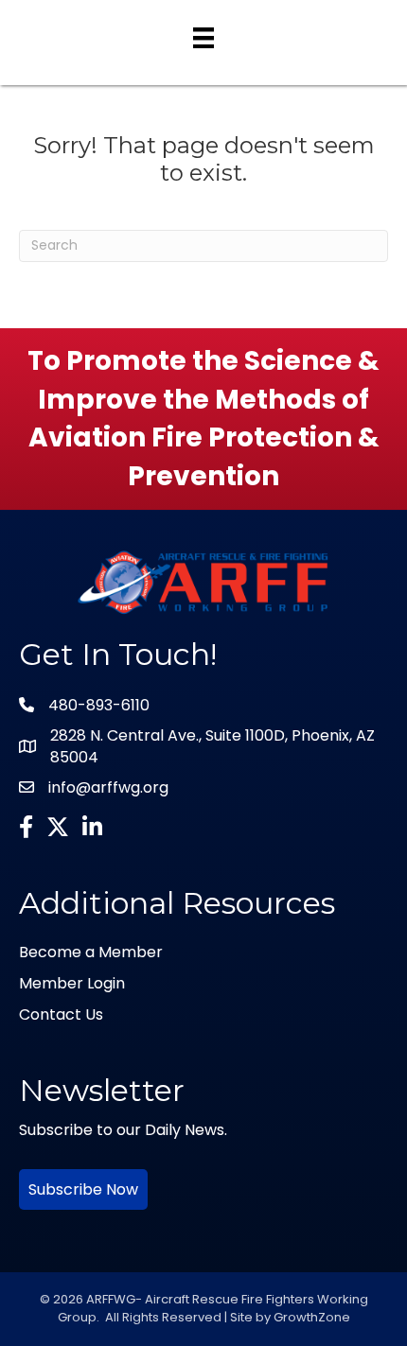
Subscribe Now (83, 1189)
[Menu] (203, 37)
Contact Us (61, 1014)
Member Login (72, 983)
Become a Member (91, 952)
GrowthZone (312, 1317)
